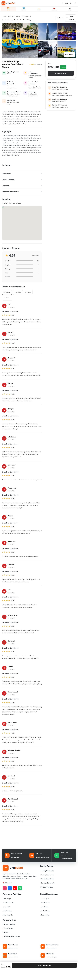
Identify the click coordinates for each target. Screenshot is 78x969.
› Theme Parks (44, 915)
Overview (5, 186)
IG (4, 888)
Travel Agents (8, 928)
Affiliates (6, 932)
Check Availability (60, 73)
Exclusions (6, 174)
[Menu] (74, 3)
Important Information (10, 192)
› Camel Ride (6, 907)
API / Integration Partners (12, 936)
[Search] (62, 3)
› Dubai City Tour (45, 898)
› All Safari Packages (46, 887)
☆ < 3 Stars (7, 298)
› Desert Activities (8, 915)
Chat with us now (66, 858)
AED (66, 3)
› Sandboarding (7, 911)
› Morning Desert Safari (47, 875)
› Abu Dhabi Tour (45, 903)
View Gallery (69, 54)
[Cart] (71, 3)
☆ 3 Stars (28, 292)
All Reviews (7, 292)
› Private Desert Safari (46, 879)
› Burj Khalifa (44, 907)
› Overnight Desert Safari (47, 883)
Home (4, 16)
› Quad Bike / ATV (8, 903)
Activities (11, 16)
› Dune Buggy (7, 898)
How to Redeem (8, 180)
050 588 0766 (15, 857)
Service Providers (9, 924)
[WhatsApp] (20, 888)
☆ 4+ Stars (17, 292)
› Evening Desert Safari (47, 871)
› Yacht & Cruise (45, 911)
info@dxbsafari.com (42, 857)
